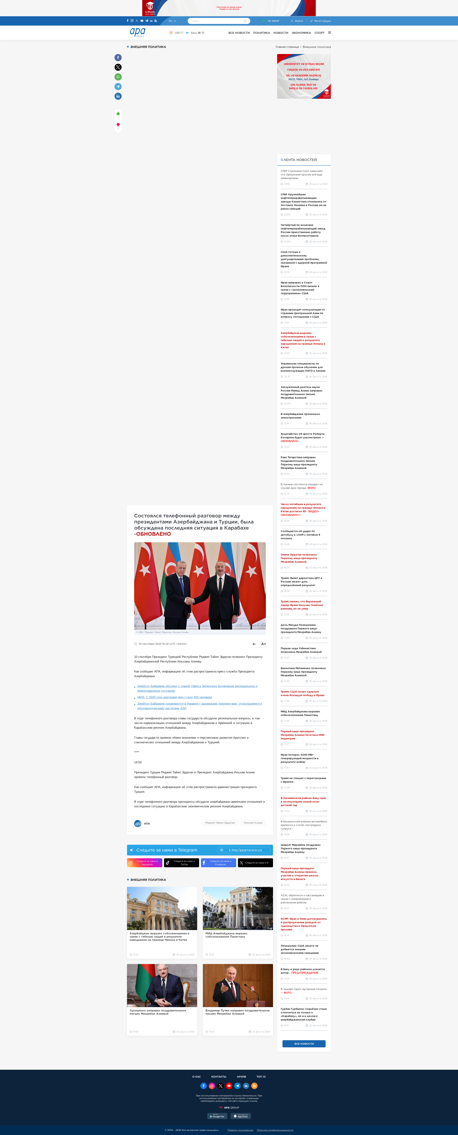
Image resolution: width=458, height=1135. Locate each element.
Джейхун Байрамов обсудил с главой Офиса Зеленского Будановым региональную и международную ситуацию (197, 688)
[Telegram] (146, 21)
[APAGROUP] (229, 1108)
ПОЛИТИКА (261, 33)
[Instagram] (132, 21)
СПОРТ (320, 33)
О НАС (196, 1076)
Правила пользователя (240, 1130)
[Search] (245, 21)
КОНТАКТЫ (218, 1076)
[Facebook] (127, 21)
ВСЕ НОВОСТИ (239, 33)
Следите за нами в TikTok (184, 863)
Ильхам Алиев (253, 822)
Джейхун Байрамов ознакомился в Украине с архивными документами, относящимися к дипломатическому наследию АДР (199, 706)
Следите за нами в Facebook (220, 863)
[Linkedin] (151, 21)
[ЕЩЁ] (328, 32)
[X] (136, 21)
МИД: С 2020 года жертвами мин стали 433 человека (174, 697)
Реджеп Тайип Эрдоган (220, 822)
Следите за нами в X (257, 862)
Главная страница (287, 46)
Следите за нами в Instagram (147, 863)
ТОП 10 (261, 1076)
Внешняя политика (317, 47)
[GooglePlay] (217, 1116)
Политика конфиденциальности (275, 1130)
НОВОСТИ (281, 33)
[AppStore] (241, 1116)
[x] (220, 1086)
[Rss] (155, 21)
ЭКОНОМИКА (301, 33)
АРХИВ (241, 1076)
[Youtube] (141, 21)
